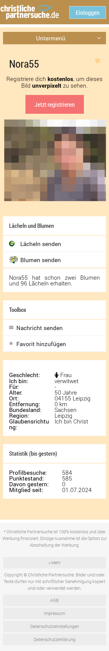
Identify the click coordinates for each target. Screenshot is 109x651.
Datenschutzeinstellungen (54, 626)
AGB (54, 600)
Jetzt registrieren (55, 104)
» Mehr (54, 562)
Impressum (54, 613)
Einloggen (88, 12)
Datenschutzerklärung (54, 639)
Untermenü (50, 38)
